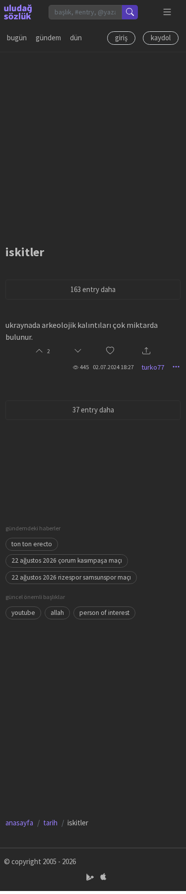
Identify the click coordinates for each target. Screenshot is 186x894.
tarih (50, 822)
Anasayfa (19, 822)
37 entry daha (93, 409)
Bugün (17, 37)
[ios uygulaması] (103, 877)
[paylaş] (146, 351)
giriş (121, 37)
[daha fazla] (167, 12)
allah (57, 612)
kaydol (161, 37)
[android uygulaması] (91, 877)
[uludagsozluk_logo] (18, 11)
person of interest (104, 612)
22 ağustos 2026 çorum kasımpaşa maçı (66, 560)
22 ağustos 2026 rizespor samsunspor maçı (71, 577)
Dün (76, 37)
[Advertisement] (93, 145)
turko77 (152, 367)
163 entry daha (93, 289)
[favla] (110, 351)
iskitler (24, 252)
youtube (23, 612)
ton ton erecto (31, 544)
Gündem (48, 37)
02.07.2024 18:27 (113, 367)
